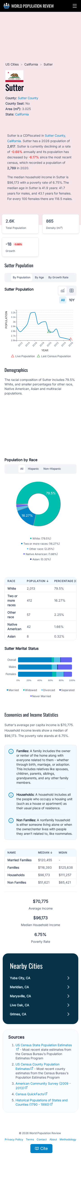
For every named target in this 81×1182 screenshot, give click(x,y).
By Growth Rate (58, 277)
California (31, 64)
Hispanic (33, 468)
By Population (21, 277)
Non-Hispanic (52, 468)
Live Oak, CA (19, 1005)
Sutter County (28, 98)
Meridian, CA (19, 987)
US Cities (12, 64)
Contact (42, 1139)
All (63, 300)
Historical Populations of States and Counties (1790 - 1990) (42, 1102)
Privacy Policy (14, 1139)
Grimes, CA (18, 1014)
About (53, 1139)
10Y (72, 300)
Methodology (68, 1139)
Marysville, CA (20, 996)
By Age (39, 277)
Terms (30, 1139)
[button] (74, 6)
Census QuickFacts (30, 1094)
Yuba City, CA (20, 978)
